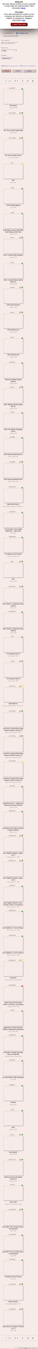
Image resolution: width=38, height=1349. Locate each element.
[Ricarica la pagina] (22, 81)
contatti (25, 1348)
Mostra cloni (24, 33)
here (23, 8)
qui (23, 20)
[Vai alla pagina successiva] (28, 81)
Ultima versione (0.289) (10, 36)
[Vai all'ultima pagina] (33, 81)
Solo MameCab (8, 33)
